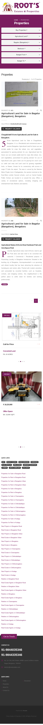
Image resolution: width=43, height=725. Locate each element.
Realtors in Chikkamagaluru (10, 616)
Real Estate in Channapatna (10, 552)
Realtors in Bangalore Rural (10, 579)
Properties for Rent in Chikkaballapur (13, 507)
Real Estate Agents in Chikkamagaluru (13, 620)
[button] (19, 361)
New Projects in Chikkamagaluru (11, 564)
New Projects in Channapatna (10, 549)
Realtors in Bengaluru (8, 594)
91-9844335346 (11, 655)
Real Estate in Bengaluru (9, 545)
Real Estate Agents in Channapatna (12, 605)
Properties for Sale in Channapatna (12, 496)
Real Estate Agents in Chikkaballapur (13, 613)
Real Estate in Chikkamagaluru (11, 567)
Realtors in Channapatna (9, 601)
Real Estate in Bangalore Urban (11, 537)
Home (16, 20)
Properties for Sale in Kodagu (10, 519)
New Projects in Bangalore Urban (11, 534)
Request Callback (12, 129)
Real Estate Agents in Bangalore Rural (13, 583)
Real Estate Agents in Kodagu (11, 628)
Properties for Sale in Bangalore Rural (13, 473)
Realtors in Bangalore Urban (10, 586)
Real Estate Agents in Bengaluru (11, 598)
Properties (6, 684)
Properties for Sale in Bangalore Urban (13, 481)
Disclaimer (27, 681)
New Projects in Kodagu (9, 571)
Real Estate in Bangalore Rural (11, 530)
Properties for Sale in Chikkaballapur (13, 504)
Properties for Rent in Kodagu (10, 522)
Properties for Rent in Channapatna (12, 500)
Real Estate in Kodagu (8, 575)
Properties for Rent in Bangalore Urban (13, 485)
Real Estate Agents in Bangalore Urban (13, 590)
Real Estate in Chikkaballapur (10, 560)
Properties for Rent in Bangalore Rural (13, 477)
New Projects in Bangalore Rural (11, 526)
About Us (5, 687)
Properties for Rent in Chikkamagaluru (13, 515)
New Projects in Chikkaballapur (11, 556)
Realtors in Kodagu (7, 624)
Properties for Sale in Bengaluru (11, 488)
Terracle (25, 710)
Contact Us (6, 690)
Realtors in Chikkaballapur (9, 609)
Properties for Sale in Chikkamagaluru (13, 511)
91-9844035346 (11, 649)
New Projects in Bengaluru (9, 541)
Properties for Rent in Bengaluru (11, 492)
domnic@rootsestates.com (12, 667)
